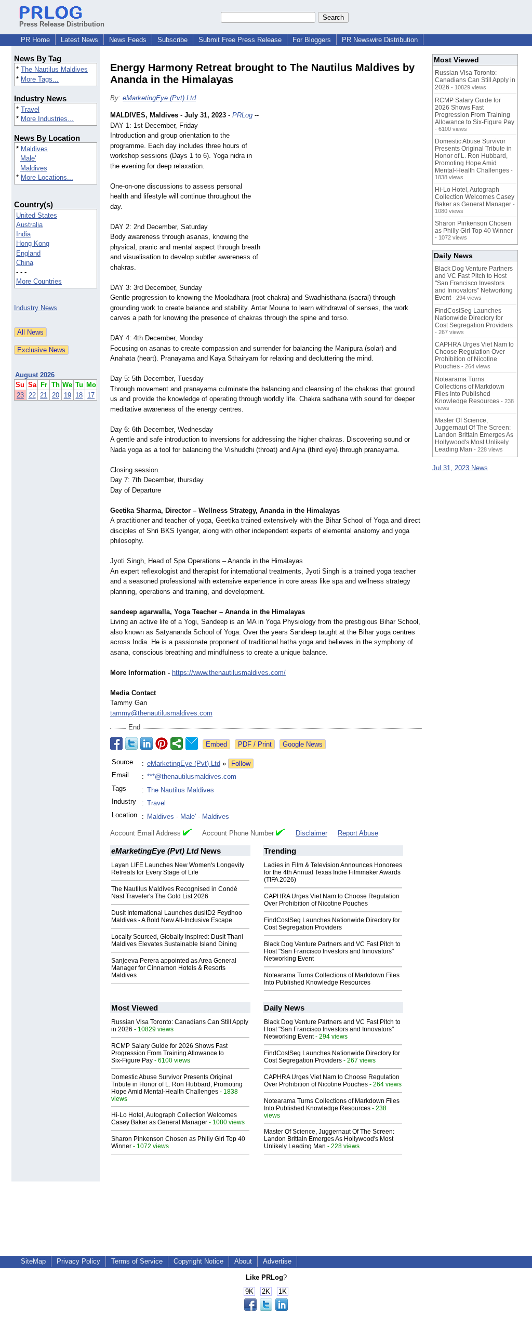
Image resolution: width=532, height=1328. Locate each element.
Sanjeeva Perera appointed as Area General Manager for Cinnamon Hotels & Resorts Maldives (173, 968)
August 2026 (35, 375)
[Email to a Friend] (191, 743)
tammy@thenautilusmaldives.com (161, 713)
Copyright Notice (198, 1261)
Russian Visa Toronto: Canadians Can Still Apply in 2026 (475, 80)
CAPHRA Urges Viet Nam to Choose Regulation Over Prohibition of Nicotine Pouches (332, 900)
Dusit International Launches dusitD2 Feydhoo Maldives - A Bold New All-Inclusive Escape (176, 916)
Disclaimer (311, 833)
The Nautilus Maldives (54, 69)
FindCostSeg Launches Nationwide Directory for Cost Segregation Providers (332, 924)
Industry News (35, 308)
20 (55, 395)
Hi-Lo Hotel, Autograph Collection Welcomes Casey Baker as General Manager (174, 1118)
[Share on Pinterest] (161, 743)
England (28, 253)
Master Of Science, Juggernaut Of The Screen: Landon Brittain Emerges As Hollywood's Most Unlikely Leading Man (329, 1139)
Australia (29, 225)
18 (79, 395)
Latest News (79, 40)
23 (20, 395)
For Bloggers (311, 40)
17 (91, 395)
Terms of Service (137, 1261)
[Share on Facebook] (116, 743)
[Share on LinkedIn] (146, 743)
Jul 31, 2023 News (460, 468)
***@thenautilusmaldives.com (191, 776)
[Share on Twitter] (131, 743)
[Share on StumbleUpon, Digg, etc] (176, 743)
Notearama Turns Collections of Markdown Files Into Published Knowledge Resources (332, 979)
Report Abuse (358, 833)
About (243, 1261)
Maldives (34, 149)
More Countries (39, 281)
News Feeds (128, 40)
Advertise (277, 1261)
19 (67, 395)
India (23, 234)
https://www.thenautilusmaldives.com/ (229, 672)
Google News (303, 744)
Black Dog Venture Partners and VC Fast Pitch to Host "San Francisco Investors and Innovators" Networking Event (332, 951)
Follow (240, 763)
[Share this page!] (266, 1308)
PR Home (35, 40)
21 (43, 395)
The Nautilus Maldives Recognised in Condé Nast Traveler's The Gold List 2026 (174, 892)
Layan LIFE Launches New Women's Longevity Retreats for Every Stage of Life (177, 868)
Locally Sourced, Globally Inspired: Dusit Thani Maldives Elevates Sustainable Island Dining (177, 940)
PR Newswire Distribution (380, 40)
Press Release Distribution (61, 24)
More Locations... (47, 177)
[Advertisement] (344, 186)
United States (36, 215)
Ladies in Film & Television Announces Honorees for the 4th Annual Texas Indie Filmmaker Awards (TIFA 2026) (333, 872)
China (24, 263)
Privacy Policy (78, 1261)
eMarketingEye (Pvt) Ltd (159, 98)
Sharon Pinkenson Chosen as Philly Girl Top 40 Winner (474, 227)
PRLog (242, 115)
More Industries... (47, 119)
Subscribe (172, 40)
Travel (30, 109)
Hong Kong (32, 243)
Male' (28, 158)
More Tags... (40, 79)
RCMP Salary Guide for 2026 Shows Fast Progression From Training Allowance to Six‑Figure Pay (169, 1053)
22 (32, 395)
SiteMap (33, 1261)
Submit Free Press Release (240, 40)
